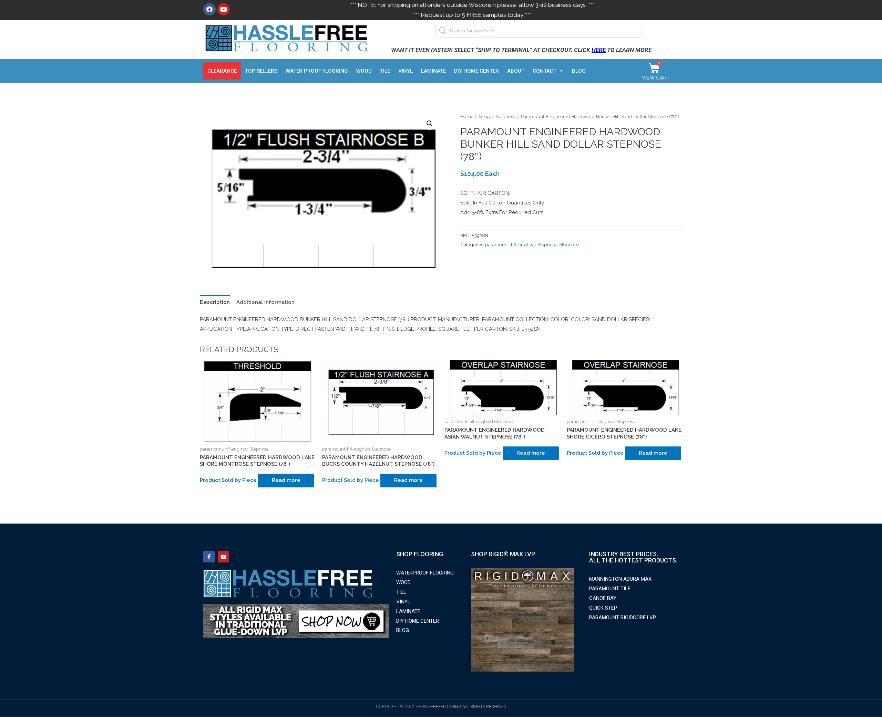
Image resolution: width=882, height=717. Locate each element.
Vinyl (405, 71)
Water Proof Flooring (317, 71)
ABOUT (515, 71)
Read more (286, 480)
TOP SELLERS (261, 71)
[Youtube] (223, 9)
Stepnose (505, 116)
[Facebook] (209, 9)
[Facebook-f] (209, 556)
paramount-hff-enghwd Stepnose (521, 244)
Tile (385, 71)
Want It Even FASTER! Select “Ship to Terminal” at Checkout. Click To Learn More (521, 49)
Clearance (222, 71)
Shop (484, 116)
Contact (544, 71)
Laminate (433, 71)
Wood (364, 71)
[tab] (215, 302)
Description (215, 302)
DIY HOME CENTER (476, 71)
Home (466, 116)
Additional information (265, 302)
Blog (579, 71)
